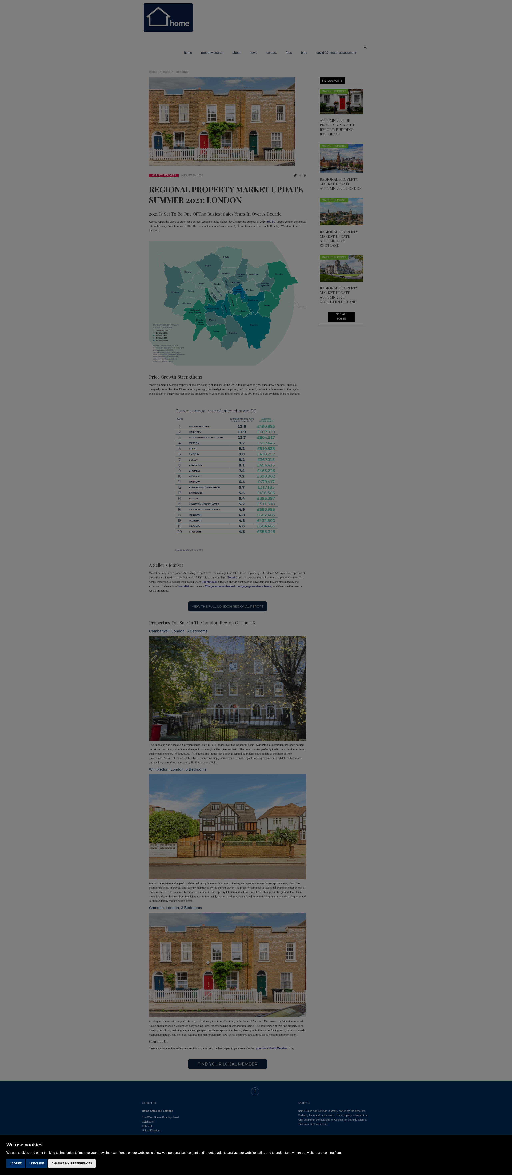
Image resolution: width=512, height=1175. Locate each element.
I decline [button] (36, 1163)
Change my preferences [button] (72, 1163)
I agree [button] (16, 1163)
